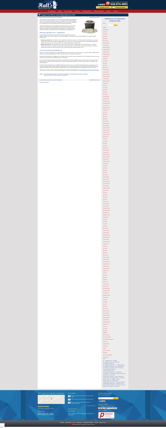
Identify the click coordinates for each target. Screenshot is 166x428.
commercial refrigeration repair (109, 372)
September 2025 (106, 54)
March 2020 (105, 201)
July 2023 (105, 112)
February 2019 (106, 230)
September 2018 (106, 241)
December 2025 (106, 47)
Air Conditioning (64, 75)
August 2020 (105, 190)
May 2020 (105, 197)
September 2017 (106, 268)
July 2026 (105, 31)
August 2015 (105, 324)
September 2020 (106, 188)
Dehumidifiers (106, 373)
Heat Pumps (105, 345)
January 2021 (106, 179)
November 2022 (106, 130)
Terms (3, 426)
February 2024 (106, 96)
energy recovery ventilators (108, 376)
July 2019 (105, 219)
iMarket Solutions (77, 424)
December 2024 (106, 74)
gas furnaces (122, 377)
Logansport (117, 384)
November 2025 (106, 49)
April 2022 (105, 145)
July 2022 (105, 138)
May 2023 (105, 116)
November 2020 (106, 183)
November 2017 (106, 263)
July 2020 (105, 192)
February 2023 (106, 123)
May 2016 (105, 304)
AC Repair (115, 360)
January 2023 (106, 125)
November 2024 (106, 76)
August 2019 (105, 217)
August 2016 (105, 297)
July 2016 (105, 299)
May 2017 (105, 277)
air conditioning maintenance (109, 364)
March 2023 (105, 121)
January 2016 (106, 313)
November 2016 (106, 290)
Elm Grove (112, 374)
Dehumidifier (119, 372)
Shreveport (85, 73)
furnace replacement (114, 377)
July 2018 (105, 246)
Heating (104, 348)
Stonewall (105, 386)
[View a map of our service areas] (52, 399)
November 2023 (106, 103)
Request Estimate (120, 7)
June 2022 (105, 141)
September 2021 (106, 161)
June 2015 (105, 328)
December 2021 (106, 154)
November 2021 (106, 156)
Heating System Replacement (109, 383)
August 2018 (105, 243)
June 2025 (105, 60)
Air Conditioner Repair (107, 362)
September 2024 (106, 80)
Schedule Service (104, 7)
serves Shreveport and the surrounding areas (89, 70)
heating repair (115, 380)
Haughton (113, 379)
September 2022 (106, 134)
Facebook (98, 4)
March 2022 (105, 147)
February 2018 (106, 257)
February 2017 (106, 284)
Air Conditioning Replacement (64, 73)
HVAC (122, 383)
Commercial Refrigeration (108, 339)
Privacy (1, 426)
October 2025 (106, 51)
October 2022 (106, 132)
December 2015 (106, 315)
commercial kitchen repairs (108, 370)
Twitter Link (41, 74)
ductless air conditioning (120, 373)
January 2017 (106, 286)
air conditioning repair (120, 364)
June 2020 (105, 194)
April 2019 (105, 226)
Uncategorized (106, 357)
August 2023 (105, 109)
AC (103, 360)
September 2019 (106, 214)
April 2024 (105, 92)
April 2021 (105, 172)
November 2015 (106, 317)
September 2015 (106, 322)
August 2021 (105, 163)
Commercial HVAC (107, 337)
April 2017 (105, 279)
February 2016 (106, 310)
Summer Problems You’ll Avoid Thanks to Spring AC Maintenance (50, 17)
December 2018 (106, 234)
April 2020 (105, 199)
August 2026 (105, 29)
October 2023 (106, 105)
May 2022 (105, 143)
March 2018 (105, 255)
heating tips (118, 383)
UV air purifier (116, 386)
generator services (107, 379)
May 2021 (105, 170)
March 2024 (105, 94)
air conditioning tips (120, 366)
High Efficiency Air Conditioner (76, 73)
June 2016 (105, 301)
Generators (105, 341)
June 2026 (105, 34)
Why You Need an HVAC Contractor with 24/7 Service (82, 399)
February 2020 (106, 203)
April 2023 (105, 118)
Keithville (112, 384)
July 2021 (105, 165)
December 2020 (106, 181)
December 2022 (106, 127)
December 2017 (106, 261)
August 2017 (105, 270)
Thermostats (110, 386)
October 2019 (106, 212)
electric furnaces (106, 374)
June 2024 (105, 87)
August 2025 (105, 56)
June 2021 (105, 168)
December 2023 (106, 101)
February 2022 (106, 150)
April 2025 (105, 65)
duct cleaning (112, 373)
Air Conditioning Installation (51, 73)
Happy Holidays (106, 343)
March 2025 (105, 67)
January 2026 (106, 45)
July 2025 (105, 58)
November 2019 (106, 210)
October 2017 (106, 266)
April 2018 (105, 252)
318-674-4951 (119, 4)
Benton (116, 367)
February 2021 (106, 176)
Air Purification (106, 367)
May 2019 (105, 223)
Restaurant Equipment (107, 354)
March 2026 (105, 40)
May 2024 (105, 89)
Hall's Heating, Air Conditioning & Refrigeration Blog (115, 20)
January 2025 (106, 72)
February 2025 (106, 69)
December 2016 (106, 288)
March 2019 (105, 228)
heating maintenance (107, 380)
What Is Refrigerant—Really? (94, 17)
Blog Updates (72, 393)
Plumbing (105, 352)
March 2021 (105, 174)
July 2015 (105, 326)
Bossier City (120, 367)
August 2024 (105, 83)
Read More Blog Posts (91, 405)
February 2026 (106, 43)
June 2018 (105, 248)
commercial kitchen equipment (109, 369)
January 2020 (106, 205)
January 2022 (106, 152)
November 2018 (106, 237)
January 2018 (106, 259)
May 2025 (105, 63)
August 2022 (105, 136)
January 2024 (106, 98)
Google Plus (104, 4)
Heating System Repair (120, 382)
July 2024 (105, 85)
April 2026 (105, 38)
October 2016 (106, 292)
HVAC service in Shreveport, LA (89, 65)
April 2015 (105, 330)
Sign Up (116, 398)
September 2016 (106, 295)
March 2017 (105, 281)
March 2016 (105, 308)
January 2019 (106, 232)
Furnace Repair (106, 377)
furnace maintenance (119, 376)
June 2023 (105, 114)
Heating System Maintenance (109, 382)
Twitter (100, 4)
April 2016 (105, 306)
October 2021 (106, 159)
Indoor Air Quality (106, 350)
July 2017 (105, 272)
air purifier (112, 367)
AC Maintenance (108, 360)
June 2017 (105, 275)
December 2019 (106, 208)
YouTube (102, 4)
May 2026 (105, 36)
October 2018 (106, 239)
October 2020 (106, 185)
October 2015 (106, 319)
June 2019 (105, 221)
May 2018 (105, 250)
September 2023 (106, 107)
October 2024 (106, 78)
